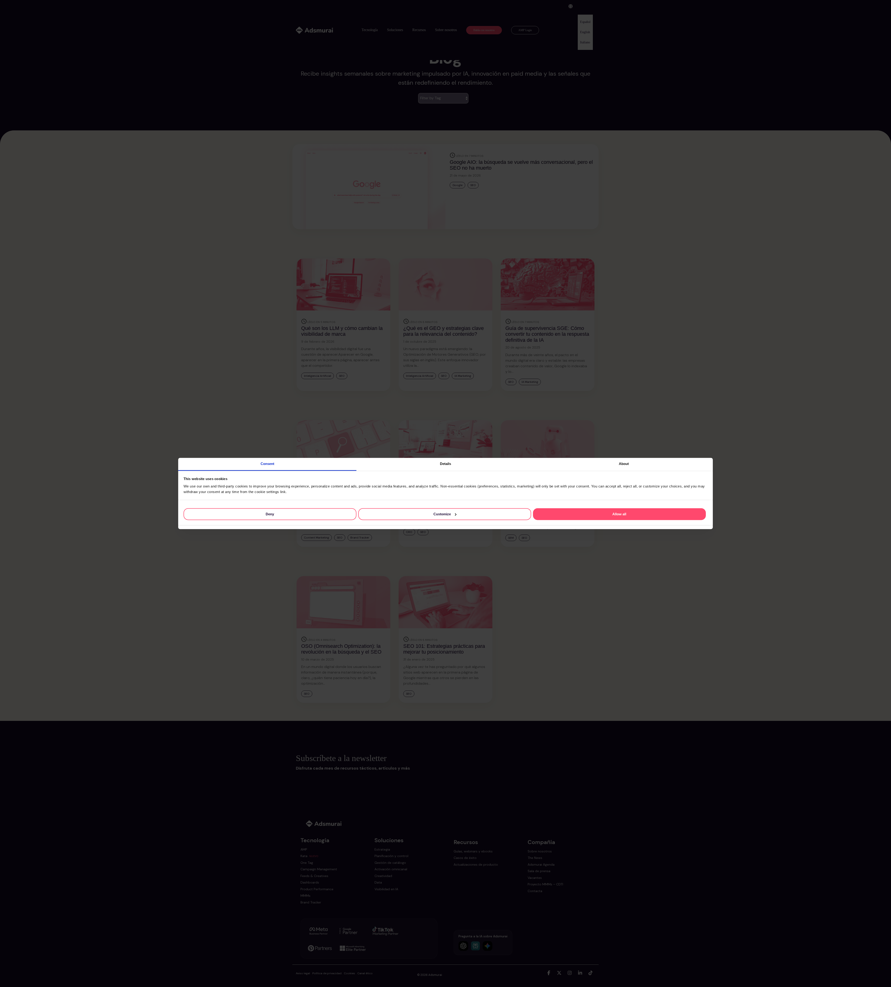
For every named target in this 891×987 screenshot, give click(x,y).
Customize (442, 514)
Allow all (619, 514)
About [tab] (624, 464)
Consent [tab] (267, 464)
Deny (270, 514)
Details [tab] (445, 464)
